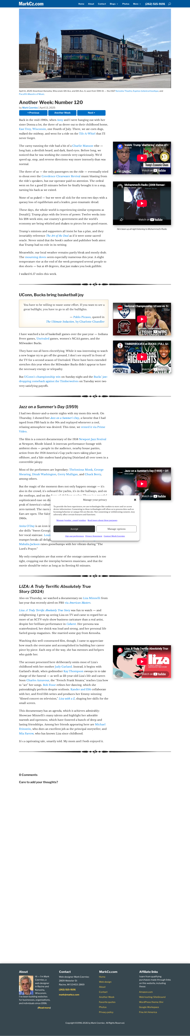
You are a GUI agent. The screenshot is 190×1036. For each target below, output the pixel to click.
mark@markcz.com (69, 994)
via (77, 602)
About (91, 4)
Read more (44, 1007)
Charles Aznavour (37, 680)
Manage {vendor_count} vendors (71, 520)
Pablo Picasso (82, 317)
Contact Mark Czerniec (114, 536)
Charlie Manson (82, 145)
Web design (105, 982)
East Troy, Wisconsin (32, 129)
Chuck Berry (93, 474)
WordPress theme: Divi (151, 1002)
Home (81, 4)
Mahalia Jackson (29, 544)
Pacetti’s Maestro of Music (31, 94)
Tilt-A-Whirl (87, 133)
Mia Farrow (26, 733)
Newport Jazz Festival (92, 439)
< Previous (33, 112)
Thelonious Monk (81, 469)
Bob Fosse (49, 685)
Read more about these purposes (102, 520)
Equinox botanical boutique (146, 91)
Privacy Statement (93, 536)
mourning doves (35, 257)
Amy (60, 120)
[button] (135, 499)
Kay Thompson (73, 671)
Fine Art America (148, 1012)
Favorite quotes (107, 1002)
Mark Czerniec (30, 107)
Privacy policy (106, 1012)
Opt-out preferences (74, 536)
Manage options (116, 528)
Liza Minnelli (91, 598)
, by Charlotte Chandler (75, 321)
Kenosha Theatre (124, 91)
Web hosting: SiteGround (152, 997)
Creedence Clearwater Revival (61, 176)
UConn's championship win (42, 376)
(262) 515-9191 (155, 4)
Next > (91, 112)
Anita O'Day (27, 526)
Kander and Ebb (81, 689)
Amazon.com (146, 992)
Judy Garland (63, 666)
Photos (125, 4)
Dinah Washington (44, 474)
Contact (102, 4)
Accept (74, 528)
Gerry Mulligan (68, 474)
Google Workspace (149, 1007)
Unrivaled (43, 338)
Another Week (62, 112)
